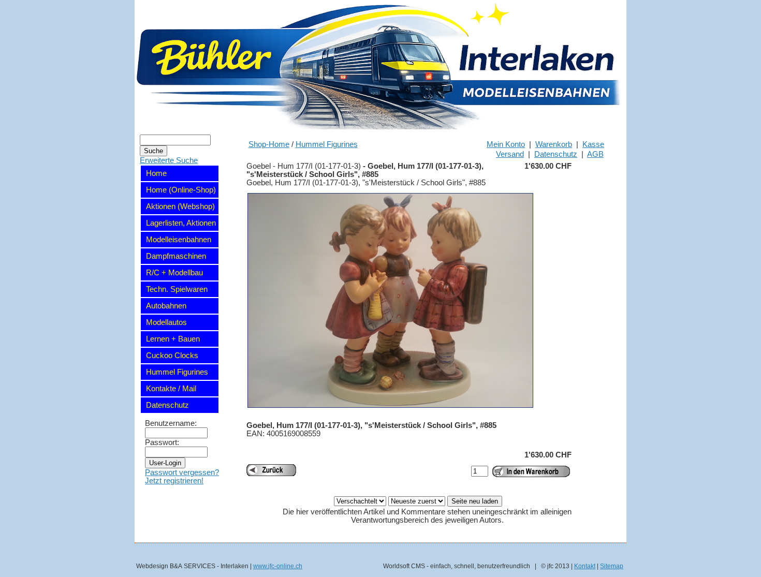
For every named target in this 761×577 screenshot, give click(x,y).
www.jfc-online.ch (277, 566)
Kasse (593, 144)
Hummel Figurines (327, 144)
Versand (510, 154)
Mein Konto (506, 144)
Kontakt (584, 566)
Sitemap (611, 566)
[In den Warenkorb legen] (531, 471)
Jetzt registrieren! (174, 481)
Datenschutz (555, 154)
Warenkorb (553, 144)
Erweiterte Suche (169, 160)
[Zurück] (271, 470)
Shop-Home (268, 144)
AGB (595, 154)
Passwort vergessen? (182, 472)
